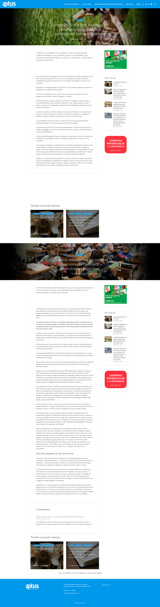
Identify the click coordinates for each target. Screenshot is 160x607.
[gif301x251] (116, 144)
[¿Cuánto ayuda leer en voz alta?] (46, 223)
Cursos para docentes (71, 4)
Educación (129, 4)
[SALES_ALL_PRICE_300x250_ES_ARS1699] (116, 59)
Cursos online (86, 4)
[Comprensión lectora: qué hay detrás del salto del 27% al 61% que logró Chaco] (108, 104)
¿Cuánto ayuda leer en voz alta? (45, 218)
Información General (47, 213)
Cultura (138, 4)
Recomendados (87, 213)
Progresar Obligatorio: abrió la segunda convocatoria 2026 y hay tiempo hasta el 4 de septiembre (82, 221)
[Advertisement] (64, 68)
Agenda (72, 213)
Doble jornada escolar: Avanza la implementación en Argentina (59, 517)
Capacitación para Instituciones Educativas (108, 4)
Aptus (84, 602)
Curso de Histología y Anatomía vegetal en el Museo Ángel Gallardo (80, 573)
